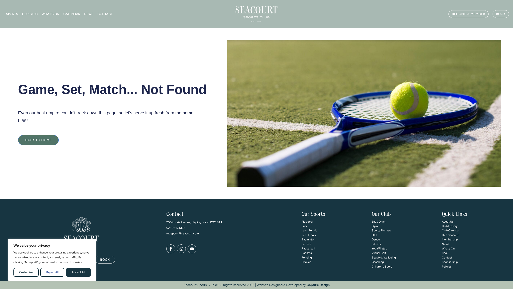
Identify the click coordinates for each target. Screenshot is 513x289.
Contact (105, 14)
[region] (52, 260)
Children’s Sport (382, 266)
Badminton (308, 239)
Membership (450, 239)
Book (445, 253)
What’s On (50, 14)
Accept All (78, 272)
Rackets (307, 253)
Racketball (308, 248)
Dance (376, 239)
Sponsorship (450, 262)
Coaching (378, 262)
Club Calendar (450, 230)
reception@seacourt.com (182, 233)
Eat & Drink (378, 221)
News (88, 14)
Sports (12, 14)
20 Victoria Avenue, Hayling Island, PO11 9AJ (194, 222)
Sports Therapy (381, 230)
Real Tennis (309, 235)
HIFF (375, 235)
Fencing (307, 257)
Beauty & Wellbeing (384, 257)
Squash (306, 244)
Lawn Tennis (309, 230)
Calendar (71, 14)
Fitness (376, 244)
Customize (26, 272)
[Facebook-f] (170, 248)
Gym (375, 226)
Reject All (52, 272)
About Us (447, 221)
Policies (446, 266)
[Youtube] (192, 248)
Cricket (306, 262)
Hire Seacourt (450, 235)
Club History (449, 226)
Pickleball (307, 221)
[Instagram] (181, 248)
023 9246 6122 (175, 228)
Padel (305, 226)
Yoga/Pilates (379, 248)
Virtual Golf (379, 253)
